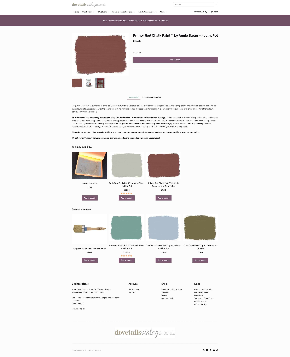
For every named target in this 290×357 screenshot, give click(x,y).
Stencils (164, 292)
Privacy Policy (200, 304)
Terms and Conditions (203, 298)
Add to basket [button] (89, 198)
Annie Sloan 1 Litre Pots (171, 289)
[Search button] (215, 4)
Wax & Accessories (146, 12)
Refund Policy (200, 301)
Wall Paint (102, 12)
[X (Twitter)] (207, 350)
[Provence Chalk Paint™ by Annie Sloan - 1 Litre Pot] (126, 227)
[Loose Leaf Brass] (89, 165)
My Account (134, 289)
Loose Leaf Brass (89, 183)
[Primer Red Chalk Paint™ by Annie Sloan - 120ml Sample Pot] (163, 165)
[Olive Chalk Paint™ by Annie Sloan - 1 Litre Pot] (200, 227)
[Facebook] (203, 350)
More (162, 12)
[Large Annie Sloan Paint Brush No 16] (89, 229)
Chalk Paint (87, 12)
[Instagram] (210, 350)
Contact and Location (203, 289)
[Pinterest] (217, 350)
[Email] (214, 350)
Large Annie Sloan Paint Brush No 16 (89, 248)
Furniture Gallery (168, 298)
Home (76, 12)
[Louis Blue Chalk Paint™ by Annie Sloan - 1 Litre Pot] (163, 227)
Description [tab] (133, 97)
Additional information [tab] (152, 97)
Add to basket (175, 60)
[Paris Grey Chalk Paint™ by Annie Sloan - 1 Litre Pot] (126, 165)
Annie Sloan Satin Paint (122, 12)
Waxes (164, 295)
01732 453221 (78, 303)
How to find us (78, 309)
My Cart (132, 292)
